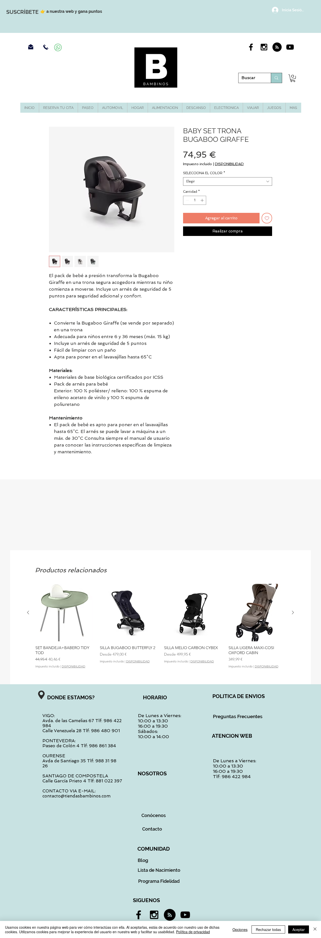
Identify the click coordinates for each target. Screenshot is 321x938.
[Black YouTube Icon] (290, 47)
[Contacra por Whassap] (57, 47)
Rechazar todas (268, 929)
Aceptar (298, 929)
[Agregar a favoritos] (267, 218)
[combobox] (227, 181)
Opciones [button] (240, 929)
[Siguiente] (293, 612)
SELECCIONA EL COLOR (204, 173)
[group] (160, 626)
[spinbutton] (195, 200)
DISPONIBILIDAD (229, 164)
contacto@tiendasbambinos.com (76, 795)
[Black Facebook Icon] (251, 47)
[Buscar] (276, 78)
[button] (292, 78)
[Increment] (203, 200)
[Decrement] (187, 200)
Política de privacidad (193, 931)
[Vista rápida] (64, 612)
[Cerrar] (315, 929)
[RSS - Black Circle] (277, 47)
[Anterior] (28, 612)
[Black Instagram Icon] (264, 47)
